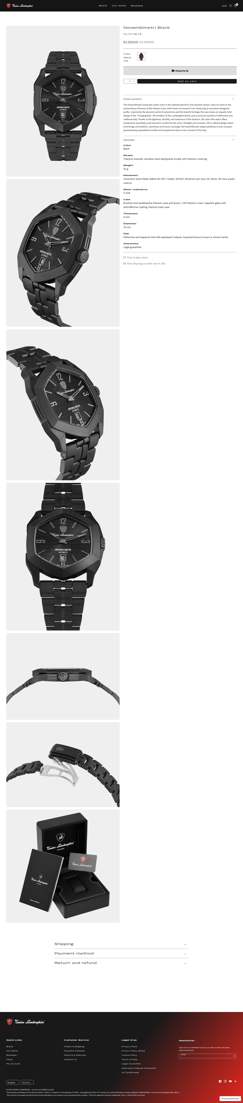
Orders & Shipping (74, 1047)
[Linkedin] (235, 1081)
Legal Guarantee (131, 1064)
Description (132, 99)
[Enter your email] (234, 1056)
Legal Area (129, 1040)
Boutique (137, 6)
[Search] (230, 5)
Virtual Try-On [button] (182, 70)
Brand (103, 6)
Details (129, 140)
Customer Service (76, 1040)
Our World (12, 1051)
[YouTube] (230, 1081)
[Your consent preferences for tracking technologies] (230, 1098)
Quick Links (14, 1040)
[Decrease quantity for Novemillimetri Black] (126, 81)
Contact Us (70, 1059)
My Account (13, 1064)
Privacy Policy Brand (133, 1051)
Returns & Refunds (75, 1055)
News (9, 1059)
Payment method (74, 953)
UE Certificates (130, 1072)
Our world (119, 6)
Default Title (141, 56)
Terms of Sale (130, 1059)
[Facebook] (220, 1081)
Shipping (64, 944)
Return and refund (75, 963)
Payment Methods (74, 1051)
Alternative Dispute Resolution (139, 1068)
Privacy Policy (130, 1047)
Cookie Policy (129, 1055)
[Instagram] (225, 1081)
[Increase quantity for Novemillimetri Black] (133, 81)
